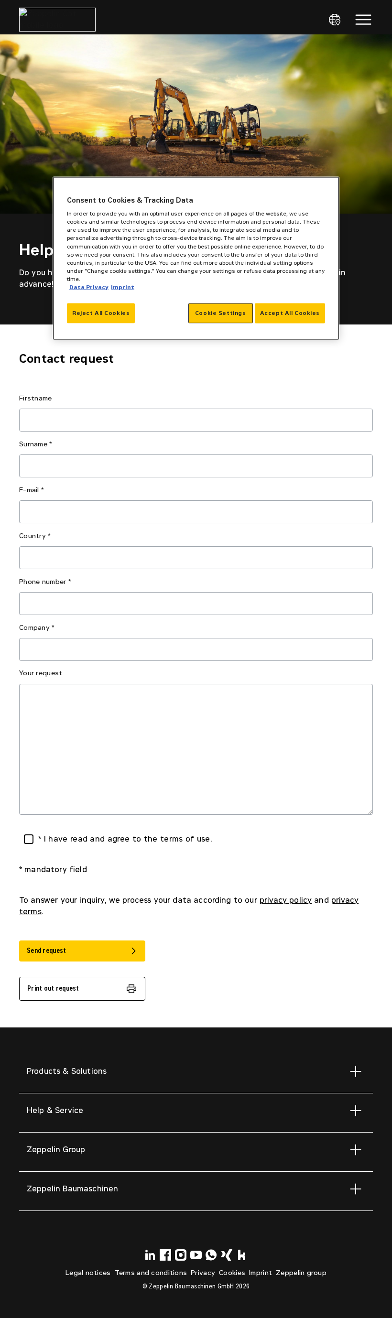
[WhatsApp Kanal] (211, 1255)
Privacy (203, 1273)
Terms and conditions (151, 1273)
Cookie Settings (220, 312)
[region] (196, 258)
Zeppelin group (301, 1273)
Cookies (232, 1273)
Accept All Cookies (290, 312)
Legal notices (88, 1273)
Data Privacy (89, 286)
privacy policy (286, 900)
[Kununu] (242, 1255)
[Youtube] (196, 1255)
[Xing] (226, 1255)
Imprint (260, 1273)
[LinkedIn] (150, 1255)
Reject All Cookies (101, 312)
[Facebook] (165, 1255)
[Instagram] (180, 1255)
